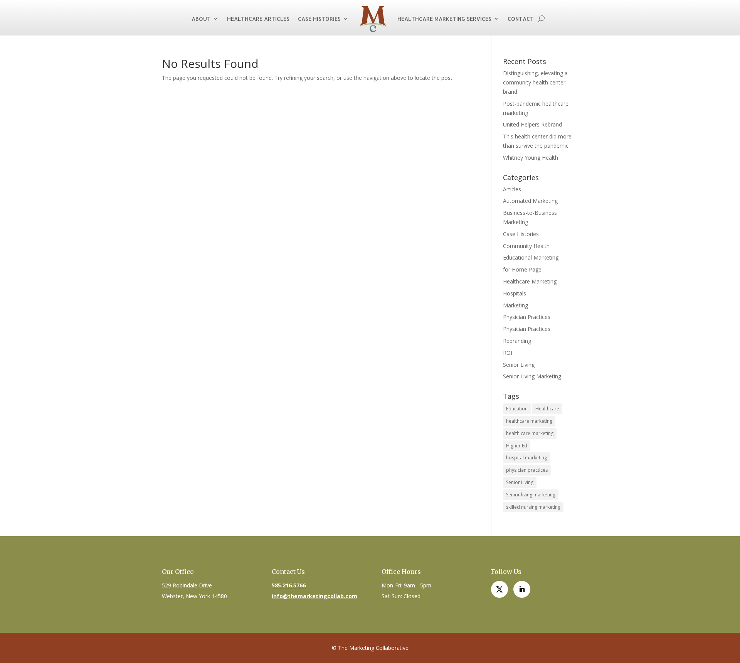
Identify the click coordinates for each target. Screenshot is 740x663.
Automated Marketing (530, 200)
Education (517, 408)
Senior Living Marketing (532, 376)
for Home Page (522, 269)
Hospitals (514, 293)
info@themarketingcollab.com (314, 596)
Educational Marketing (530, 257)
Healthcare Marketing (530, 281)
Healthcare (547, 408)
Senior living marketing (530, 494)
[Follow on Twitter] (499, 589)
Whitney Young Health (530, 157)
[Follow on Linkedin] (521, 589)
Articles (512, 189)
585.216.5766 (289, 585)
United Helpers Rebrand (532, 124)
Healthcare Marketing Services (444, 18)
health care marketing (529, 433)
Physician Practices (526, 317)
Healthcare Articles (258, 18)
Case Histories (319, 18)
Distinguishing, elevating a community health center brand (535, 82)
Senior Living (519, 364)
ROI (507, 352)
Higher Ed (516, 445)
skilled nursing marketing (533, 507)
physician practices (527, 470)
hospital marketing (526, 457)
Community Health (526, 246)
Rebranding (517, 340)
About (201, 18)
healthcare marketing (529, 421)
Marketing (515, 305)
